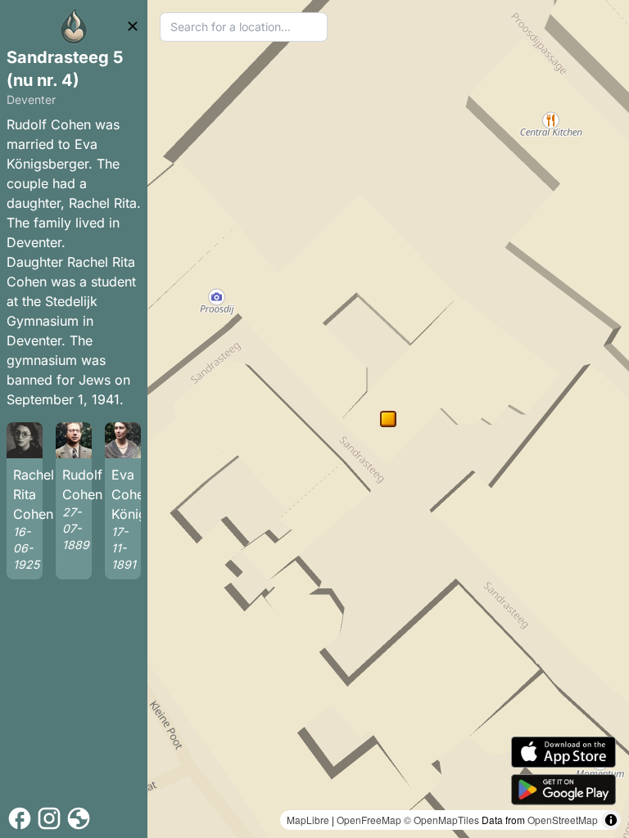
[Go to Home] (73, 26)
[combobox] (244, 27)
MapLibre (308, 820)
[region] (388, 419)
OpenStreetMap (562, 820)
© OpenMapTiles (441, 820)
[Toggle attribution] (611, 820)
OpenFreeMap (369, 820)
